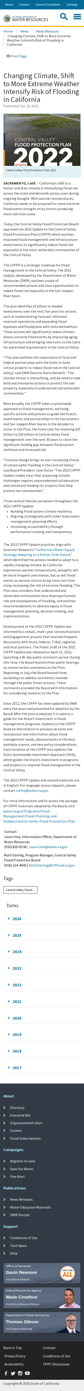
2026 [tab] (17, 918)
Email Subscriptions (25, 1138)
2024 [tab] (17, 951)
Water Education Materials (30, 1207)
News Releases (47, 31)
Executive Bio (20, 1115)
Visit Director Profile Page (19, 1328)
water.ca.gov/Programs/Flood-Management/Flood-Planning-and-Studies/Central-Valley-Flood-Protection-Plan (39, 816)
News (24, 31)
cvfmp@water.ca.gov (32, 790)
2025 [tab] (17, 935)
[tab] (42, 918)
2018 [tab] (17, 1051)
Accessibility (14, 1364)
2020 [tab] (17, 1018)
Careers (16, 1130)
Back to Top (12, 1347)
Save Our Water (21, 1169)
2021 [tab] (17, 1001)
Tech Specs (18, 1245)
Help (13, 1253)
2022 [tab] (17, 984)
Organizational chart (26, 1123)
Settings (72, 4)
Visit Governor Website (18, 1279)
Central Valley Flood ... (20, 890)
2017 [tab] (17, 1067)
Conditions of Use (23, 1237)
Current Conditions (48, 4)
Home (8, 31)
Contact (24, 4)
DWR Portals (20, 1215)
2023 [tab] (17, 968)
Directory (17, 1107)
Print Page (18, 56)
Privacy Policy (15, 1356)
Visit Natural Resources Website (22, 1304)
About (9, 4)
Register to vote (22, 1161)
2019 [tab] (17, 1034)
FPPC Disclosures (56, 1364)
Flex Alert (17, 1176)
